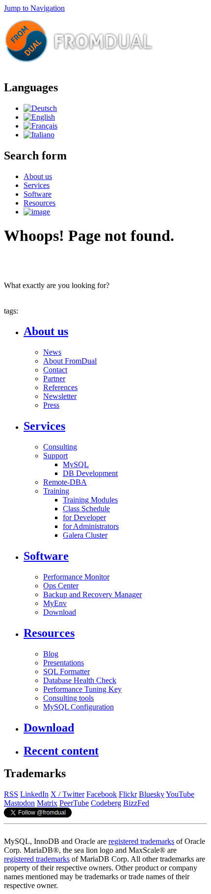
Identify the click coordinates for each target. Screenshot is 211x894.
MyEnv (55, 603)
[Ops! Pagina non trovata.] (39, 135)
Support (55, 455)
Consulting (60, 447)
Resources (39, 203)
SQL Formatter (66, 671)
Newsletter (60, 396)
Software (38, 194)
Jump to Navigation (34, 8)
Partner (54, 378)
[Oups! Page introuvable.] (40, 126)
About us (38, 176)
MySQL (76, 464)
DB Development (90, 473)
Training (56, 491)
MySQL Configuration (78, 707)
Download (59, 612)
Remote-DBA (65, 482)
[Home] (79, 66)
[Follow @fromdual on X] (38, 815)
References (60, 387)
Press (51, 405)
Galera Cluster (85, 535)
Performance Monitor (76, 577)
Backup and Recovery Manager (92, 594)
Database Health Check (79, 680)
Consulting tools (68, 698)
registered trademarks (141, 841)
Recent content (61, 750)
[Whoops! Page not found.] (39, 117)
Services (37, 185)
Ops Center (61, 585)
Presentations (63, 662)
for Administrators (91, 526)
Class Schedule (86, 508)
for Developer (84, 517)
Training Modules (90, 500)
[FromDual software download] (37, 212)
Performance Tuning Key (82, 689)
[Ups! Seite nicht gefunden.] (40, 108)
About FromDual (70, 361)
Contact (55, 370)
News (52, 352)
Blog (50, 654)
